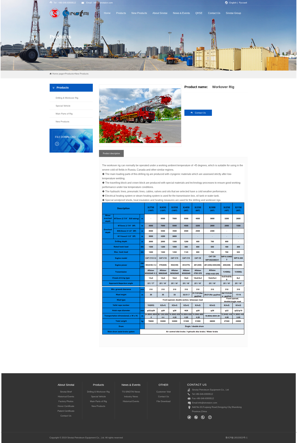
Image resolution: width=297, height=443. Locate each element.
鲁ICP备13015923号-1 (237, 437)
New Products (139, 13)
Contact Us (214, 13)
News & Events (181, 13)
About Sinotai (160, 13)
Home (107, 13)
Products (121, 13)
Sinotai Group (233, 13)
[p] (54, 87)
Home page (58, 73)
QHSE (198, 13)
